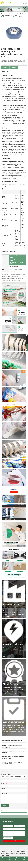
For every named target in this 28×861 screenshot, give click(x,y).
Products (15, 13)
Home (10, 13)
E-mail (9, 859)
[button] (25, 33)
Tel (2, 859)
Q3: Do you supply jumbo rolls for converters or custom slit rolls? (13, 757)
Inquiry (24, 859)
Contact (16, 859)
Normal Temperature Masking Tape (9, 15)
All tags (7, 855)
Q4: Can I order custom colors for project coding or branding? (12, 762)
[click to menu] (26, 3)
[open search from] (23, 2)
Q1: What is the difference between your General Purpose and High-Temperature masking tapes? (12, 745)
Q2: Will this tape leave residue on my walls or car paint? (13, 751)
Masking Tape (21, 13)
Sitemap (3, 855)
